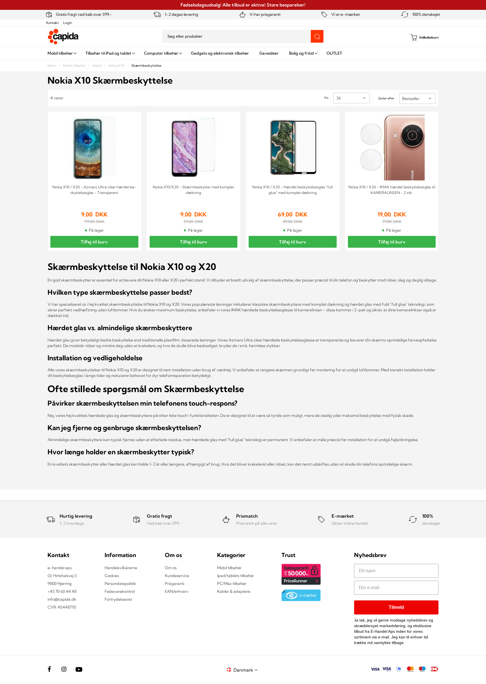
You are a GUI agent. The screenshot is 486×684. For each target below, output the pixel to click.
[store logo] (63, 36)
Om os (171, 567)
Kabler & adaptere (233, 591)
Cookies (112, 575)
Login (67, 23)
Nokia (97, 65)
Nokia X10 (117, 65)
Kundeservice (177, 575)
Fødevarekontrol (120, 591)
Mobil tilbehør (74, 65)
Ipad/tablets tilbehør (235, 575)
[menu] (243, 53)
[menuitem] (61, 53)
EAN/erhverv (176, 591)
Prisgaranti (174, 583)
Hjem (52, 65)
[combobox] (243, 36)
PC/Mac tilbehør (231, 583)
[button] (246, 669)
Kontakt (52, 23)
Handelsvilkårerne (121, 567)
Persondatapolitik (120, 583)
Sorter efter (386, 98)
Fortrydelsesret (118, 599)
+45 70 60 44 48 (62, 591)
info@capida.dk (62, 599)
